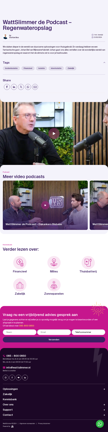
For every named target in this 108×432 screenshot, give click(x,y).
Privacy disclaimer (44, 423)
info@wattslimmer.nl (18, 367)
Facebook (12, 377)
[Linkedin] (14, 87)
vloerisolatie (56, 68)
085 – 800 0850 (16, 355)
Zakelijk (71, 68)
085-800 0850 (26, 326)
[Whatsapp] (28, 87)
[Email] (35, 87)
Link (45, 205)
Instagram (5, 377)
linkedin (25, 377)
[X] (21, 87)
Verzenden (54, 339)
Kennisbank (10, 399)
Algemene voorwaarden (27, 423)
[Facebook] (7, 87)
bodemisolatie (11, 68)
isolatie (41, 68)
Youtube (18, 377)
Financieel (28, 68)
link (11, 36)
